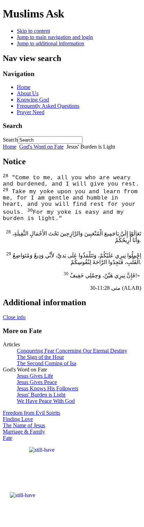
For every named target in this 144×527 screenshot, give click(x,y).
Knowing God (33, 100)
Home (23, 87)
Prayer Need (30, 112)
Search (10, 140)
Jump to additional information (50, 43)
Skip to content (33, 31)
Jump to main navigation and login (55, 37)
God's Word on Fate (41, 147)
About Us (27, 93)
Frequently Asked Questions (48, 106)
